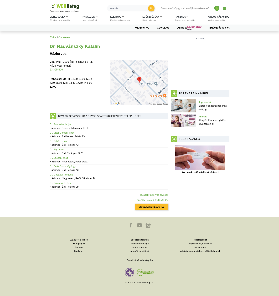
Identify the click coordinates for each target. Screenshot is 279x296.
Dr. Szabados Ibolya (60, 124)
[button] (60, 19)
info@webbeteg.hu (143, 260)
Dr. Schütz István (59, 141)
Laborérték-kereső (200, 8)
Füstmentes (142, 27)
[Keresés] (151, 8)
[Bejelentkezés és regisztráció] (216, 8)
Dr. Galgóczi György (60, 183)
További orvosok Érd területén (152, 200)
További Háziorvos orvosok (154, 194)
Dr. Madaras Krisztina (61, 174)
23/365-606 (56, 69)
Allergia (182, 27)
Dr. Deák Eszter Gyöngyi (63, 166)
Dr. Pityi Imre (56, 149)
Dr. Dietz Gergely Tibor (62, 132)
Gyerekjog (163, 27)
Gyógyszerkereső (182, 8)
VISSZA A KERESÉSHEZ (151, 207)
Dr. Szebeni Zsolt (59, 157)
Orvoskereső (167, 8)
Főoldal (53, 37)
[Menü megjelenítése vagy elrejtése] (224, 8)
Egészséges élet (219, 27)
